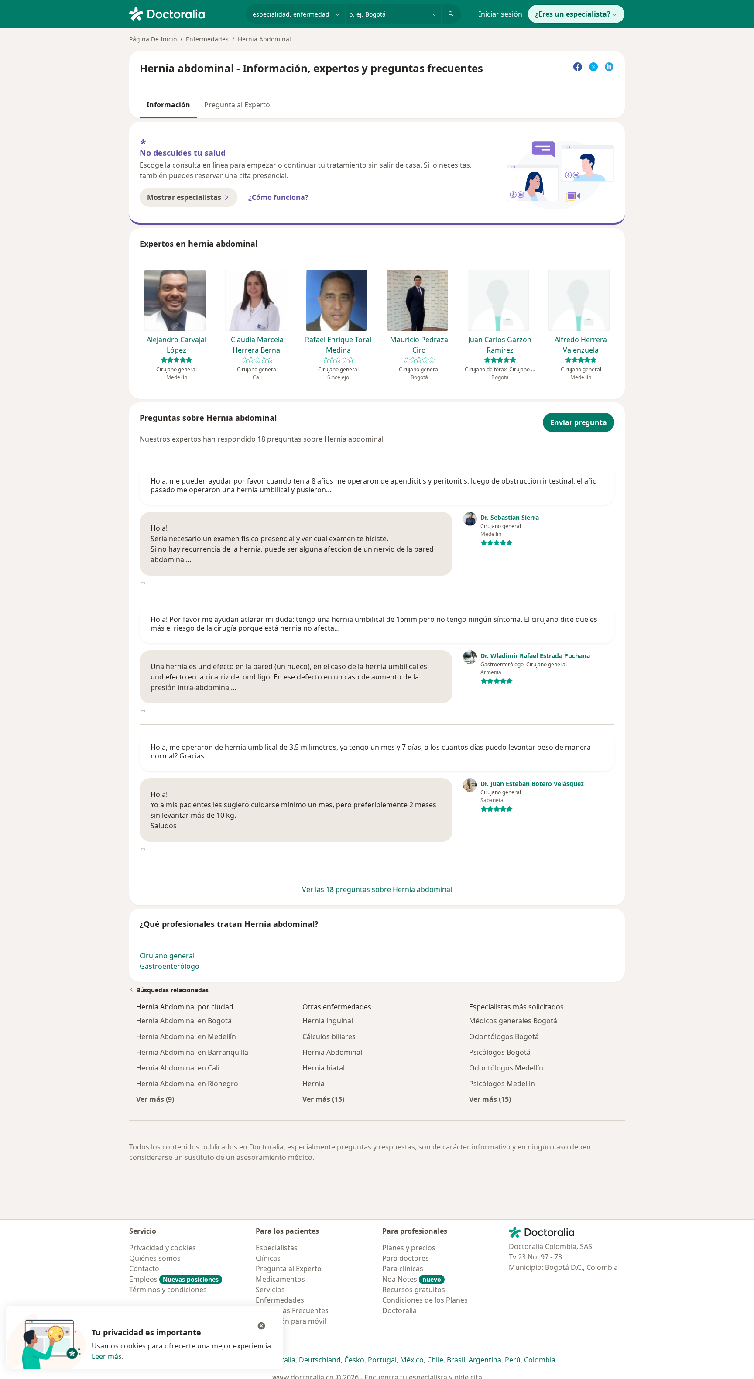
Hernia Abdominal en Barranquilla (192, 1052)
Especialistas (277, 1247)
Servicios (270, 1289)
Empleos (174, 1279)
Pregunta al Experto (237, 105)
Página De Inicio (153, 39)
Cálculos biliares (329, 1036)
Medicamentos (280, 1279)
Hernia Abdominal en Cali (177, 1068)
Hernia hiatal (323, 1068)
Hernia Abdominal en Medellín (186, 1036)
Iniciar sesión (500, 14)
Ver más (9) (155, 1099)
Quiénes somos (155, 1258)
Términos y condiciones (168, 1289)
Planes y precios (408, 1247)
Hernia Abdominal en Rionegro (187, 1083)
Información (168, 105)
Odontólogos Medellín (506, 1068)
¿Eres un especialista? (572, 14)
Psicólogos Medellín (502, 1083)
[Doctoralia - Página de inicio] (184, 13)
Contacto (144, 1268)
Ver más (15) (323, 1099)
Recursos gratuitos (413, 1289)
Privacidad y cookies (162, 1247)
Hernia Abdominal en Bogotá (184, 1021)
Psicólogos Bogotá (500, 1052)
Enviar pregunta (578, 422)
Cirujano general (167, 955)
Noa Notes (411, 1279)
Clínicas (268, 1258)
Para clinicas (402, 1268)
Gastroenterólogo (169, 966)
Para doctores (405, 1258)
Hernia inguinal (327, 1021)
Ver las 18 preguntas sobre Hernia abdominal (377, 889)
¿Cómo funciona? (278, 197)
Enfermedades (207, 39)
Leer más (107, 1356)
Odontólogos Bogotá (504, 1036)
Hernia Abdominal (332, 1052)
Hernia (313, 1083)
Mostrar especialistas (184, 197)
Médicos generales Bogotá (513, 1021)
